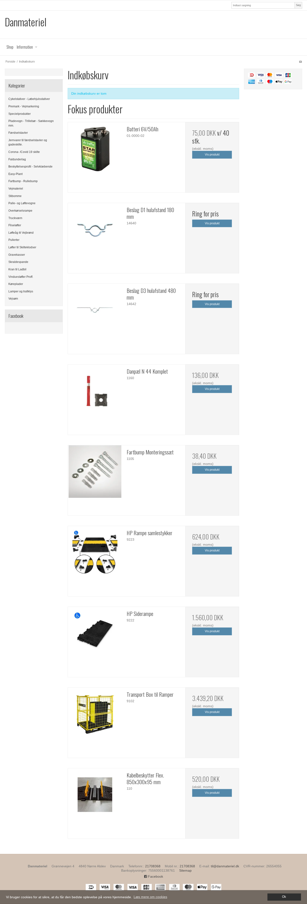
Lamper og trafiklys (20, 291)
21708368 (152, 866)
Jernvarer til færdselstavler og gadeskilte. (27, 142)
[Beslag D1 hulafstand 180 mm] (95, 229)
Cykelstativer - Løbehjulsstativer (29, 99)
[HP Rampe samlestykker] (95, 552)
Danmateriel (26, 22)
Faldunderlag (17, 159)
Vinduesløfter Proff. (20, 276)
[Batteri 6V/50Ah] (95, 148)
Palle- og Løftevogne (21, 203)
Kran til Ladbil (17, 269)
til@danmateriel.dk (225, 866)
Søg (298, 5)
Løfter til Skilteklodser (22, 247)
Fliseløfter (14, 225)
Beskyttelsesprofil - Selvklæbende (30, 166)
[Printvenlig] (300, 61)
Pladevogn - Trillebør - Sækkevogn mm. (31, 123)
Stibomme (15, 196)
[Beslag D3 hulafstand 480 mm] (95, 310)
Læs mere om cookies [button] (150, 897)
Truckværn (15, 218)
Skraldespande (18, 262)
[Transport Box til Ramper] (95, 714)
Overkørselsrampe (20, 210)
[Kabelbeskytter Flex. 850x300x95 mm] (95, 794)
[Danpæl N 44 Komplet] (95, 391)
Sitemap (185, 870)
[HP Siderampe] (95, 633)
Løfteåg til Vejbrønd (21, 232)
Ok (284, 896)
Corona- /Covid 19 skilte (24, 152)
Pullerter (13, 240)
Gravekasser (16, 254)
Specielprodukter (19, 114)
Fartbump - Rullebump (23, 181)
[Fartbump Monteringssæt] (95, 471)
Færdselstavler (18, 132)
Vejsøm (13, 298)
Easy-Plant (15, 174)
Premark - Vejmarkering (23, 106)
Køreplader (15, 284)
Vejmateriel (15, 188)
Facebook (155, 876)
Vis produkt (212, 154)
